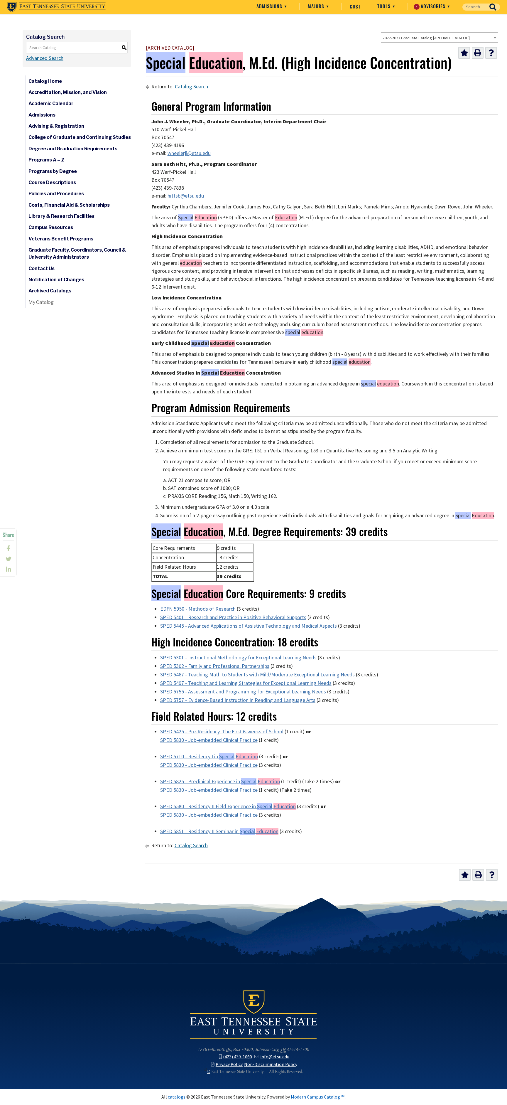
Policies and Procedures (56, 193)
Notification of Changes (56, 279)
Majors (317, 6)
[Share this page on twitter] (8, 559)
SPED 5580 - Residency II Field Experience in (228, 806)
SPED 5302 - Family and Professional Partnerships (214, 666)
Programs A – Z (46, 160)
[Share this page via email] (8, 569)
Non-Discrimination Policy (270, 1064)
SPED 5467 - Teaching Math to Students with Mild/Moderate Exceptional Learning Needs (257, 674)
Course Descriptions (52, 182)
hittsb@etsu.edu (186, 195)
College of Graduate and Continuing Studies (79, 137)
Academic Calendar (50, 103)
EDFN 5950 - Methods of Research (198, 608)
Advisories (431, 6)
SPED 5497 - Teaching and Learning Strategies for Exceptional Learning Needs (246, 683)
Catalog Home (45, 81)
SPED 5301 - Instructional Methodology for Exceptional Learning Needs (238, 657)
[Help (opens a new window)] (491, 53)
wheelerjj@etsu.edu (189, 153)
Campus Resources (50, 227)
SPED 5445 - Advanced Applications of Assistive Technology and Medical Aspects (248, 625)
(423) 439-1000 (237, 1057)
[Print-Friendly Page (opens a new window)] (478, 53)
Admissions (270, 6)
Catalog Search (191, 86)
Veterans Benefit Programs (60, 239)
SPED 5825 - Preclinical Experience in (220, 781)
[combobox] (439, 37)
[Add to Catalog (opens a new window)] (464, 53)
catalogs (176, 1097)
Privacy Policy (229, 1064)
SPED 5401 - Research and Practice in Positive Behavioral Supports (233, 617)
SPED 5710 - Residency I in (209, 756)
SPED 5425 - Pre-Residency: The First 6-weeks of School (221, 731)
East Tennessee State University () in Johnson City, (253, 1014)
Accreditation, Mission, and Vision (67, 92)
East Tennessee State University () (56, 7)
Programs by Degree (52, 171)
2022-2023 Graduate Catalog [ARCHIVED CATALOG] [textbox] (426, 38)
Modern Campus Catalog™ (318, 1097)
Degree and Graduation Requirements (72, 148)
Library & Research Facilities (61, 216)
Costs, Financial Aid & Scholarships (69, 205)
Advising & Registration (56, 126)
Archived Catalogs (49, 291)
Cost (355, 6)
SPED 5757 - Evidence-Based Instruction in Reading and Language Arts (237, 700)
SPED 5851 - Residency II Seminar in (219, 831)
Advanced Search (44, 58)
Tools (384, 6)
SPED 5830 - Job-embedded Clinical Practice (209, 740)
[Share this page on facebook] (8, 548)
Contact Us (41, 268)
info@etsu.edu (274, 1057)
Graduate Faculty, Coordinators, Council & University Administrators (77, 253)
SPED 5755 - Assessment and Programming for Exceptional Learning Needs (243, 691)
